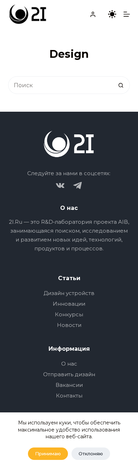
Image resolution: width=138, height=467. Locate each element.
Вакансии (69, 385)
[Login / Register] (93, 14)
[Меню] (126, 14)
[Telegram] (77, 185)
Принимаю (48, 453)
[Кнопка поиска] (121, 85)
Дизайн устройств (69, 293)
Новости (69, 325)
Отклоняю (91, 453)
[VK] (60, 185)
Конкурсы (69, 314)
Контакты (69, 395)
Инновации (69, 303)
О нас (69, 363)
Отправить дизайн (69, 374)
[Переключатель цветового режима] (112, 14)
